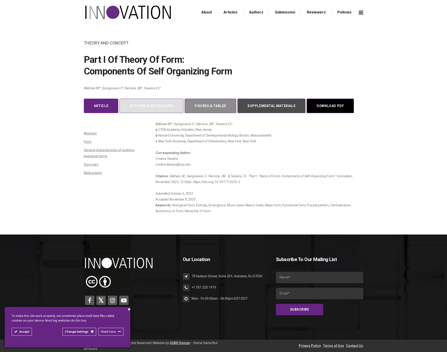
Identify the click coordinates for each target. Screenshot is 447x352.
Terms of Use (333, 346)
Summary (91, 164)
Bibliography (93, 173)
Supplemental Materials (271, 106)
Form (87, 142)
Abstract (90, 133)
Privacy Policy (310, 346)
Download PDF (330, 106)
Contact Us (354, 346)
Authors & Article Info (151, 106)
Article (101, 106)
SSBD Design (180, 343)
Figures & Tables (210, 106)
